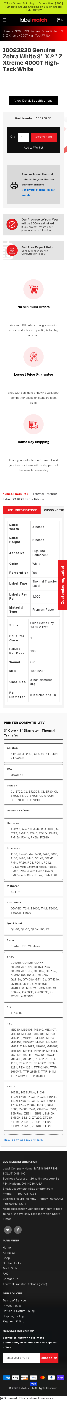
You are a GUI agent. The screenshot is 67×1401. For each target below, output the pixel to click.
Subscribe (49, 1358)
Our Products (12, 1263)
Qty (12, 137)
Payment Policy (13, 1321)
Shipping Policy (13, 1316)
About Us (9, 1252)
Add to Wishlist (33, 147)
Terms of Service (14, 1300)
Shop (6, 1258)
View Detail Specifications (34, 100)
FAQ (5, 1273)
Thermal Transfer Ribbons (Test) (25, 1284)
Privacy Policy (12, 1305)
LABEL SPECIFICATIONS (22, 510)
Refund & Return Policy (19, 1311)
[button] (5, 20)
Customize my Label (62, 585)
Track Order (11, 1268)
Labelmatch (26, 1388)
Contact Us (10, 1279)
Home (6, 31)
